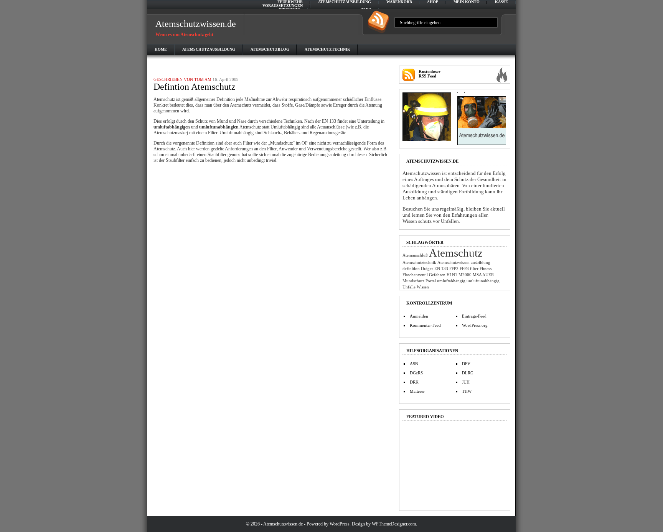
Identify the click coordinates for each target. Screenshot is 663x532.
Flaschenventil (415, 275)
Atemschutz (456, 253)
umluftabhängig (451, 281)
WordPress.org (475, 325)
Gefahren (437, 275)
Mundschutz (413, 281)
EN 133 (441, 269)
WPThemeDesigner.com (394, 524)
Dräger (427, 269)
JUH (466, 382)
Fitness (485, 269)
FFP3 (464, 269)
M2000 (465, 275)
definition (411, 269)
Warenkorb (399, 2)
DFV (466, 363)
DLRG (467, 373)
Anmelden (419, 316)
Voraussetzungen (282, 6)
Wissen (423, 287)
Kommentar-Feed (425, 325)
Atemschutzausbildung (344, 2)
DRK (414, 382)
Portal (431, 281)
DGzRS (416, 373)
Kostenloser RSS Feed (429, 73)
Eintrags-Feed (474, 316)
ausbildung (480, 262)
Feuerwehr (290, 2)
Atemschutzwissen (453, 262)
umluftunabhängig (483, 281)
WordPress (340, 524)
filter (474, 269)
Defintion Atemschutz (194, 87)
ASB (414, 363)
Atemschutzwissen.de (195, 24)
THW (467, 391)
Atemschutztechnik (327, 49)
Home (161, 49)
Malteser (417, 391)
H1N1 (452, 275)
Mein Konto (467, 2)
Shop (432, 2)
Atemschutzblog (270, 49)
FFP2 (453, 269)
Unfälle (409, 287)
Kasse (501, 2)
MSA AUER (483, 275)
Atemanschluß (415, 255)
